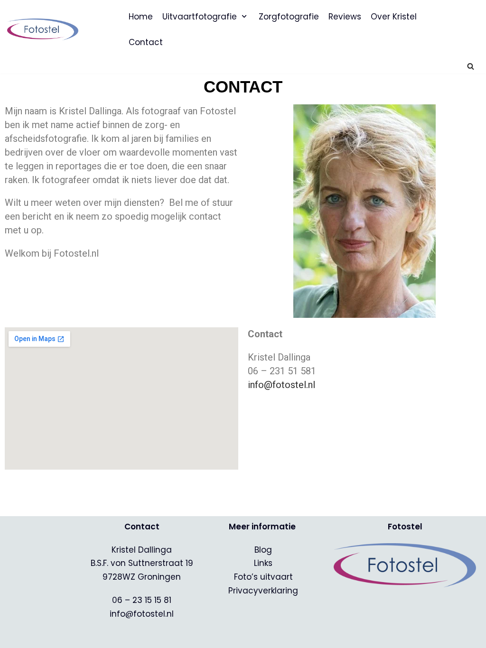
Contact (146, 42)
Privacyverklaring (263, 590)
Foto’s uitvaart (263, 577)
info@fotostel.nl (281, 384)
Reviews (344, 16)
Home (141, 16)
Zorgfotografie (289, 16)
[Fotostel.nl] (45, 29)
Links (263, 563)
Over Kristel (394, 16)
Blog (263, 549)
